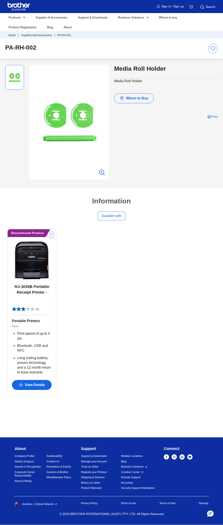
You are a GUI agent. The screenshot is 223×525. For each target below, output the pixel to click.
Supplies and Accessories (36, 35)
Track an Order (90, 466)
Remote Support (130, 477)
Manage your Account (94, 461)
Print (214, 116)
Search (210, 6)
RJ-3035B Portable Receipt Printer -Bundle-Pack (32, 289)
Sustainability (54, 456)
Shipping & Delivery (93, 477)
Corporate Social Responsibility (25, 474)
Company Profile (24, 456)
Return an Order (90, 482)
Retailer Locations (132, 456)
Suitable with (111, 216)
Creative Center (130, 472)
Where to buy (168, 17)
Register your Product (94, 472)
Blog (50, 27)
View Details (35, 385)
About (68, 27)
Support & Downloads (93, 17)
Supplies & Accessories (51, 17)
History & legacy (24, 461)
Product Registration (22, 27)
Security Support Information (138, 488)
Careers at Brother (57, 472)
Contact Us (52, 461)
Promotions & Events (58, 466)
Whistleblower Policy (58, 477)
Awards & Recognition (28, 466)
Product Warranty (91, 488)
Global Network (44, 504)
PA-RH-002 (64, 35)
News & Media (23, 481)
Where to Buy (137, 98)
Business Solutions (132, 466)
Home (12, 35)
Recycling (127, 482)
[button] (210, 513)
